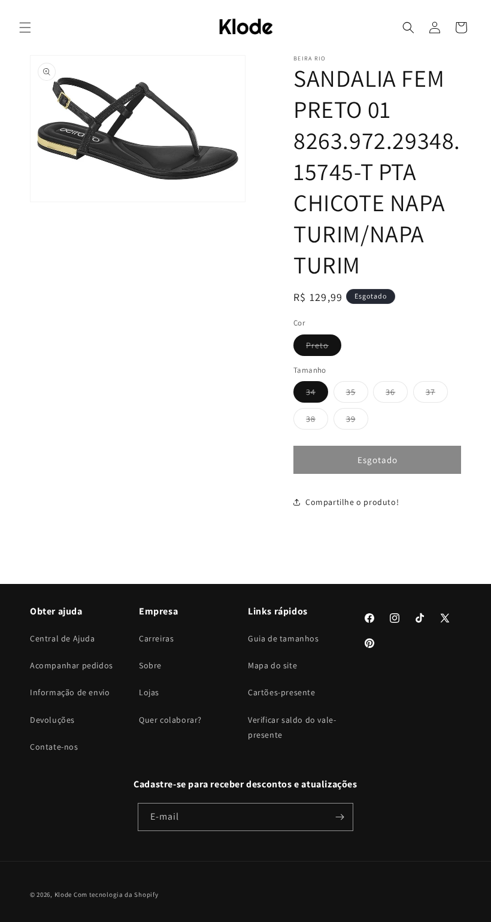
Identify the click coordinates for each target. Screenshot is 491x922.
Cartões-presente (282, 692)
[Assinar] (339, 817)
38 (317, 421)
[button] (25, 27)
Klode (63, 894)
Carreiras (156, 638)
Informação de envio (70, 692)
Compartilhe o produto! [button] (352, 502)
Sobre (150, 665)
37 (437, 394)
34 (317, 394)
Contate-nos (54, 746)
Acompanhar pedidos (71, 665)
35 (357, 394)
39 (357, 421)
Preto (323, 347)
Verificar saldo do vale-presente (292, 727)
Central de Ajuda (62, 638)
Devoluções (52, 719)
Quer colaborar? (170, 719)
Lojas (149, 692)
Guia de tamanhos (283, 638)
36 (397, 394)
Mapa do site (272, 665)
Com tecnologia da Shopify (116, 894)
